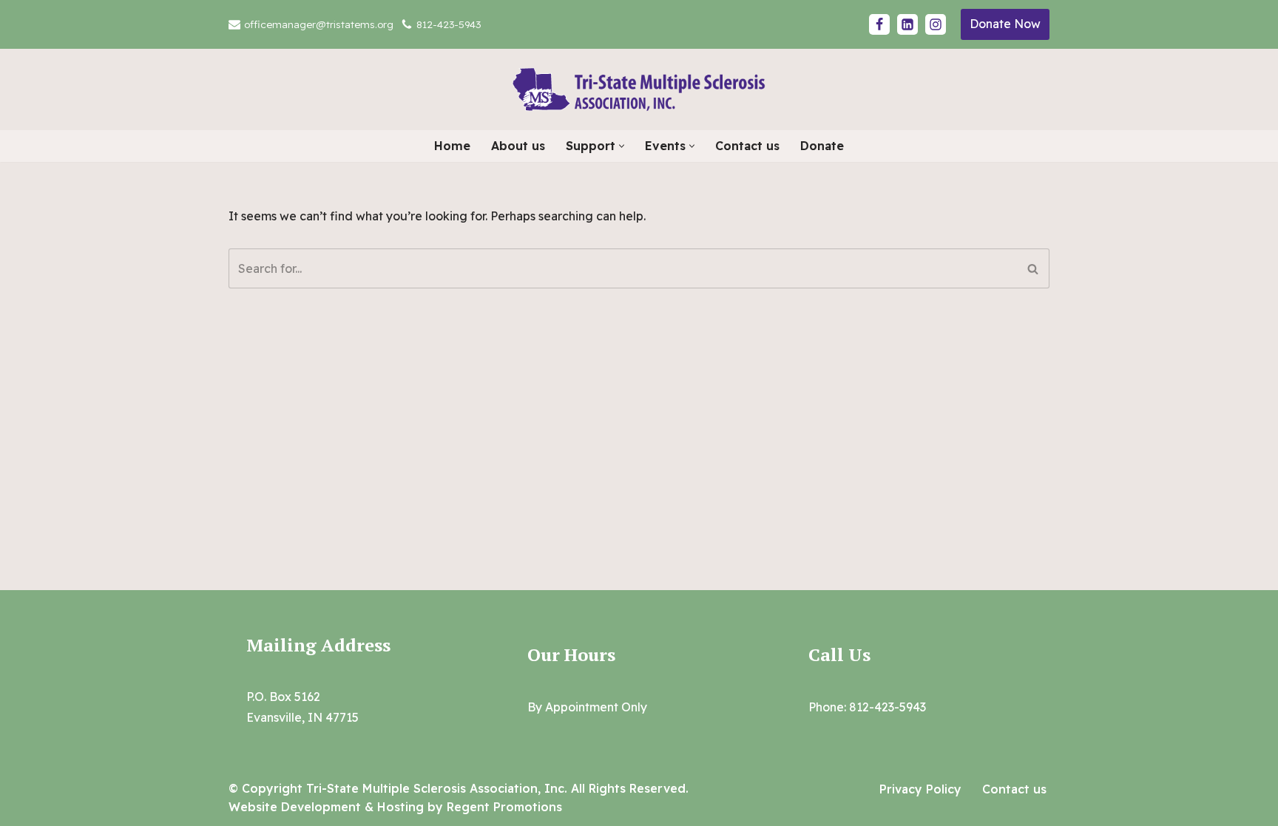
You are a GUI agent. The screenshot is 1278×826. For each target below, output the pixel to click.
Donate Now (1005, 23)
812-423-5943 (448, 24)
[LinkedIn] (907, 24)
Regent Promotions (504, 806)
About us (518, 145)
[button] (621, 146)
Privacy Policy (920, 789)
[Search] (1032, 268)
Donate (822, 145)
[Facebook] (879, 24)
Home (452, 145)
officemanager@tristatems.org (318, 24)
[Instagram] (935, 24)
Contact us (747, 145)
